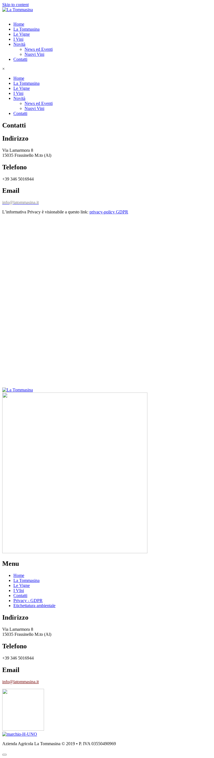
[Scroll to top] (4, 754)
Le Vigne (21, 34)
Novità (19, 44)
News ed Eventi (39, 49)
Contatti (20, 59)
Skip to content (15, 4)
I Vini (18, 39)
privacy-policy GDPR (108, 212)
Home (18, 24)
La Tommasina (26, 29)
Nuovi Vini (34, 54)
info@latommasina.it (20, 681)
